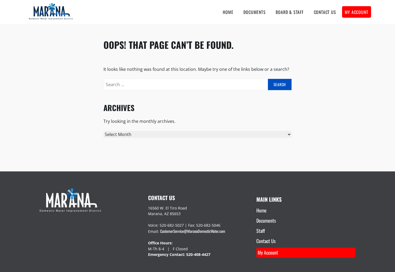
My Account (268, 252)
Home (228, 12)
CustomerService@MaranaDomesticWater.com (192, 231)
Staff (260, 230)
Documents (254, 12)
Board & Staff (289, 12)
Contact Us (325, 12)
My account (356, 12)
